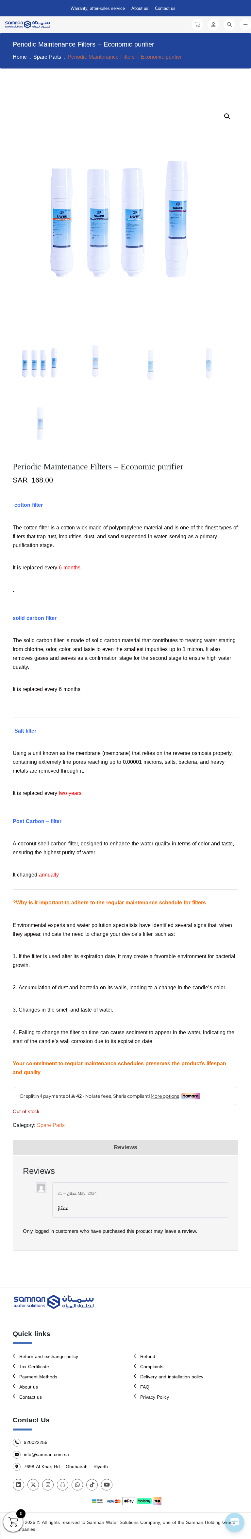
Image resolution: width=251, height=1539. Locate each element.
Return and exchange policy (48, 1356)
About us (139, 8)
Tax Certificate (34, 1366)
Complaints (151, 1366)
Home (20, 57)
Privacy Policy (154, 1397)
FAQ (144, 1387)
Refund (147, 1356)
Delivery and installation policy (171, 1376)
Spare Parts (47, 57)
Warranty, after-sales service (98, 8)
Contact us (165, 8)
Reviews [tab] (125, 1147)
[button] (227, 116)
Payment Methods (38, 1376)
